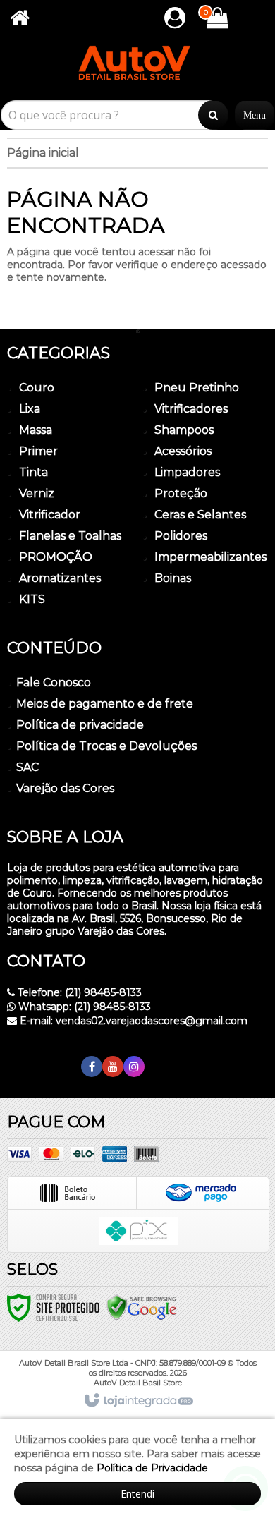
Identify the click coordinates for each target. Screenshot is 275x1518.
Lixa (29, 408)
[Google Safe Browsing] (141, 1307)
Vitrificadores (191, 408)
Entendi (137, 1493)
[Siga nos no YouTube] (112, 1067)
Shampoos (184, 430)
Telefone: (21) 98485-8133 (78, 992)
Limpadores (187, 472)
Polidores (180, 535)
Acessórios (183, 451)
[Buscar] (213, 115)
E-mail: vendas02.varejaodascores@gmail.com (132, 1020)
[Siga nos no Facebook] (91, 1067)
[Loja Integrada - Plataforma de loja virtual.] (138, 1401)
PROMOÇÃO (55, 557)
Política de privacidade (80, 724)
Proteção (180, 493)
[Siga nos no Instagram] (134, 1067)
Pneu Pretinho (196, 387)
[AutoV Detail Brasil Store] (137, 69)
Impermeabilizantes (210, 557)
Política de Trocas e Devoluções (106, 746)
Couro (36, 387)
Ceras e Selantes (200, 514)
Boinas (172, 578)
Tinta (33, 472)
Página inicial (43, 152)
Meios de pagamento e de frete (104, 703)
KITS (32, 599)
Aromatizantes (60, 578)
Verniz (36, 493)
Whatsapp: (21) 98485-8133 (83, 1006)
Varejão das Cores (65, 788)
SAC (27, 767)
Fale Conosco (53, 682)
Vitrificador (49, 514)
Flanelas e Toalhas (70, 535)
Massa (35, 430)
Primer (38, 451)
